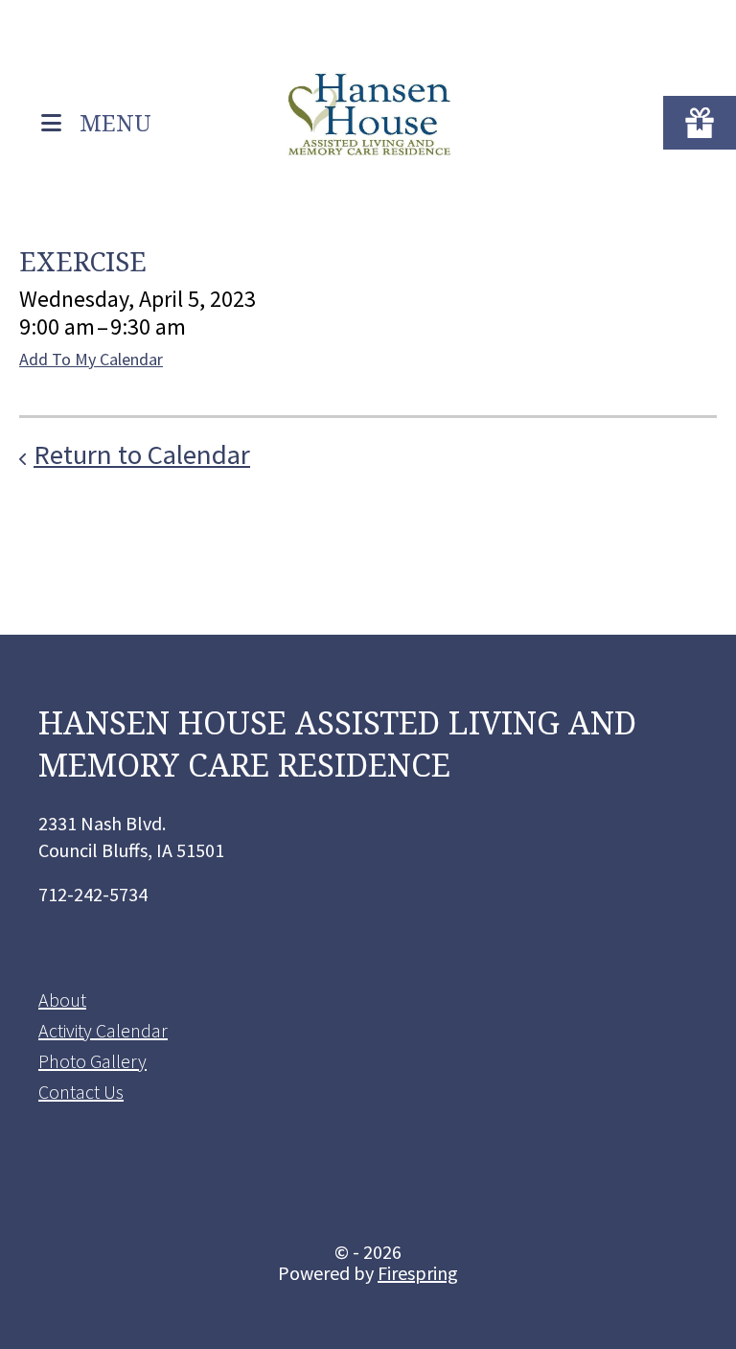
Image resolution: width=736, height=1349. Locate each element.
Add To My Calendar (91, 359)
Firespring (418, 1273)
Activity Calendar (103, 1030)
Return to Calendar (142, 454)
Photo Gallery (92, 1061)
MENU (115, 121)
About (62, 1000)
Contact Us (81, 1092)
